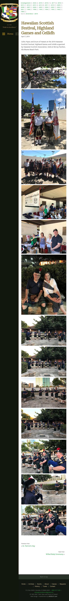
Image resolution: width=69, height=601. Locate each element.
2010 (52, 5)
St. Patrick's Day (29, 546)
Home (23, 584)
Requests (63, 584)
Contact (52, 586)
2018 (46, 3)
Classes (54, 584)
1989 (22, 11)
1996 (34, 9)
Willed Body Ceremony (54, 554)
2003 (52, 7)
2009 (58, 5)
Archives (31, 584)
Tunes (45, 586)
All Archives (29, 14)
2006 (34, 7)
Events (39, 584)
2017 (53, 3)
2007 (28, 7)
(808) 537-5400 (56, 590)
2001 (22, 9)
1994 (46, 9)
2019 (40, 3)
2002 (58, 7)
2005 (40, 7)
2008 (22, 7)
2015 (22, 5)
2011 (46, 5)
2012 (40, 5)
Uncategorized (25, 3)
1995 (40, 9)
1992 (58, 9)
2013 (34, 5)
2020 (34, 3)
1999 (28, 9)
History (37, 586)
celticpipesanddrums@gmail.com (43, 592)
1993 (52, 9)
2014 (28, 5)
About (47, 584)
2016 (59, 3)
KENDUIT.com (53, 596)
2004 (46, 7)
